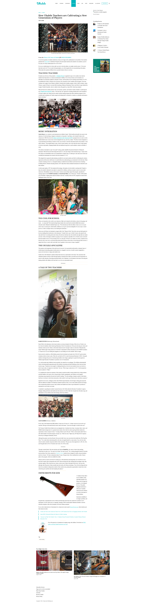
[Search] (109, 3)
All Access (97, 3)
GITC (71, 137)
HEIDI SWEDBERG (66, 57)
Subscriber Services (40, 587)
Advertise (38, 592)
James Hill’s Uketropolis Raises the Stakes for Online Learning (53, 514)
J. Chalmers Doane (59, 76)
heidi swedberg (41, 539)
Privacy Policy (39, 596)
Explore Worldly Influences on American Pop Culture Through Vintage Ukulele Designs (52, 573)
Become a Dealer (39, 594)
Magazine (91, 3)
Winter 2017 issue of (51, 57)
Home (56, 3)
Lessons (61, 3)
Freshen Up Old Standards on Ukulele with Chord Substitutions (103, 25)
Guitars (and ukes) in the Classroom (61, 137)
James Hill (47, 61)
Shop (86, 3)
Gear (78, 3)
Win (82, 3)
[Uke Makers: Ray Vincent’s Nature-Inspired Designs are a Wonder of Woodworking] (92, 562)
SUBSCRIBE (105, 3)
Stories (73, 3)
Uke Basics (67, 3)
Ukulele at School (59, 453)
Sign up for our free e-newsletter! (43, 589)
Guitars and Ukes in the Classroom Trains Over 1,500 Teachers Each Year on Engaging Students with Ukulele (63, 511)
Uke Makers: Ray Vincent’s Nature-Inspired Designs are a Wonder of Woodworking (89, 577)
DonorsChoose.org (74, 507)
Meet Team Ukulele (40, 590)
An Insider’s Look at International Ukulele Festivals (102, 32)
